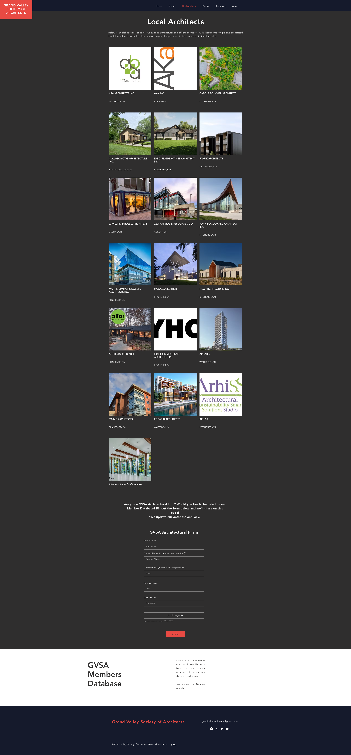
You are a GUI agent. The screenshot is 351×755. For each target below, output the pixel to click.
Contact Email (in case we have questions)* (164, 568)
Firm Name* (150, 541)
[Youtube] (227, 728)
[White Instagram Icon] (216, 728)
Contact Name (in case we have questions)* (165, 553)
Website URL (150, 598)
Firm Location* (151, 583)
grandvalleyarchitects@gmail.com (220, 721)
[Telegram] (211, 728)
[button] (174, 615)
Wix (174, 744)
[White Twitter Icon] (221, 728)
